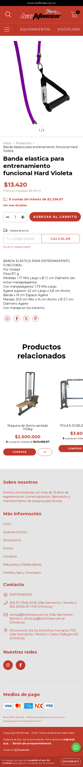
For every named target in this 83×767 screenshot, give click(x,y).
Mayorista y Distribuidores (22, 564)
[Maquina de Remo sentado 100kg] (45, 452)
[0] (74, 15)
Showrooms (12, 540)
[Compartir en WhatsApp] (7, 318)
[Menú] (7, 29)
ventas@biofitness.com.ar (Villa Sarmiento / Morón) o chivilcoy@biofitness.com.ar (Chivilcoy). (42, 618)
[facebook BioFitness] (20, 665)
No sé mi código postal (16, 246)
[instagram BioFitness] (8, 665)
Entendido (71, 761)
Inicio (7, 143)
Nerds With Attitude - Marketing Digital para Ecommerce (34, 717)
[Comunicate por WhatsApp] (76, 747)
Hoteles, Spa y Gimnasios (22, 573)
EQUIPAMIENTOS (35, 29)
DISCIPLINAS (68, 29)
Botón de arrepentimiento (32, 743)
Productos (23, 143)
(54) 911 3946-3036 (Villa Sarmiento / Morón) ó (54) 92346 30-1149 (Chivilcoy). (43, 604)
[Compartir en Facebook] (17, 320)
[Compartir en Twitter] (26, 320)
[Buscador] (8, 14)
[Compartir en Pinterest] (35, 320)
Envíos (8, 548)
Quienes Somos (15, 532)
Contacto (10, 556)
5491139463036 (21, 595)
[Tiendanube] (16, 750)
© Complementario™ (29, 721)
